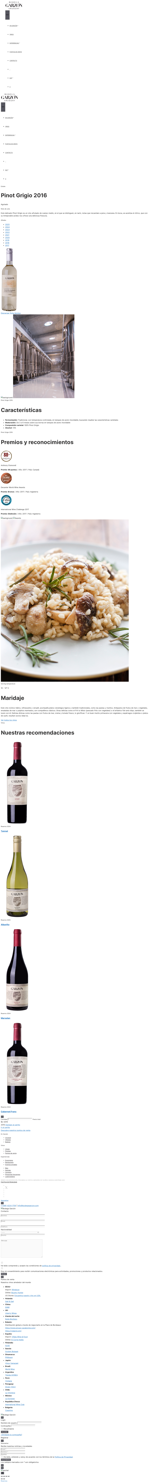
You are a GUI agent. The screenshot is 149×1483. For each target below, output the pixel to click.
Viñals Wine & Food (20, 1337)
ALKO (7, 1346)
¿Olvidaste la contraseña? (11, 1435)
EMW (7, 1307)
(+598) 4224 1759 (8, 1205)
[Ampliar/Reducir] (8, 1476)
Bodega (7, 1142)
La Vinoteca (10, 1393)
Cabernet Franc (8, 1111)
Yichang (8, 1381)
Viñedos (8, 1140)
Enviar (4, 1274)
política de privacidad (51, 1266)
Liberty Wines (11, 1313)
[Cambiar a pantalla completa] (6, 1476)
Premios (8, 1151)
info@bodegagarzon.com (28, 1205)
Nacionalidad (6, 1229)
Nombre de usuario (9, 1423)
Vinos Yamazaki (11, 1363)
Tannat (4, 831)
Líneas (7, 1149)
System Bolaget (11, 1351)
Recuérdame (8, 1429)
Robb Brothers (11, 1319)
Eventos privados (11, 1164)
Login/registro (10, 1176)
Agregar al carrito (12, 1125)
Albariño (5, 924)
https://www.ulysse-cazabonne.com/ (20, 1328)
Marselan (5, 1018)
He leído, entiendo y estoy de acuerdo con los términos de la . (38, 1457)
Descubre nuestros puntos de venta (15, 1130)
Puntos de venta (10, 1153)
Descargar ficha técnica (11, 313)
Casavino (9, 1410)
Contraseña (5, 1426)
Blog (6, 1168)
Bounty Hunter (17, 1293)
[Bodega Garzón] (14, 9)
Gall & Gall (9, 1301)
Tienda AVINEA (11, 1375)
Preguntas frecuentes (12, 1174)
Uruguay (8, 1138)
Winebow (15, 1290)
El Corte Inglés (17, 1340)
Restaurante (9, 1162)
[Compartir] (4, 1476)
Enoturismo (9, 1160)
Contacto (8, 1172)
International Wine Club (14, 1404)
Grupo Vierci (10, 1387)
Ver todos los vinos (9, 720)
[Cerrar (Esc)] (2, 1476)
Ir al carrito (5, 1127)
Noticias (8, 1170)
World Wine (10, 1369)
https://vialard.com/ (13, 1331)
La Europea (10, 1399)
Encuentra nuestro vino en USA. (28, 1295)
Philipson (9, 1357)
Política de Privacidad (9, 1182)
